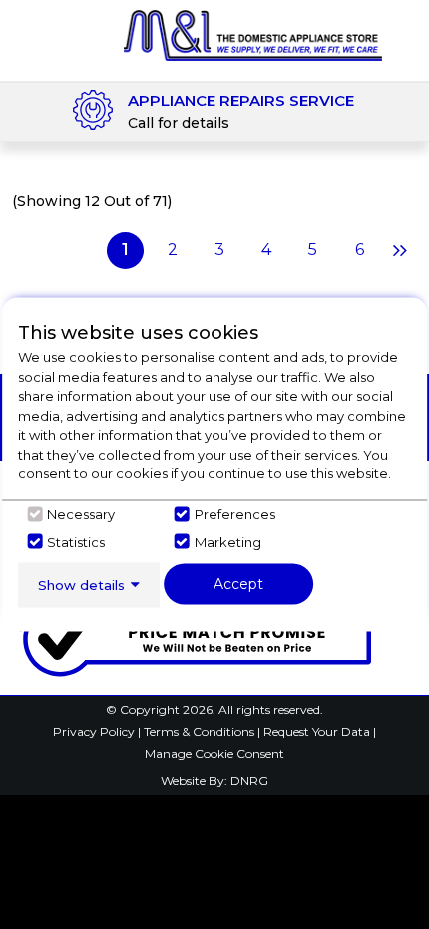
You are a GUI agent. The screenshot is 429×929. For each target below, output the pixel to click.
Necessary (81, 514)
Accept (238, 583)
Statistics (76, 541)
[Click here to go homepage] (253, 34)
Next (397, 250)
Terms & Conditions (200, 731)
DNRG (249, 781)
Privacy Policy (95, 731)
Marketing (228, 541)
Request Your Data (316, 731)
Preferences (235, 514)
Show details (81, 584)
